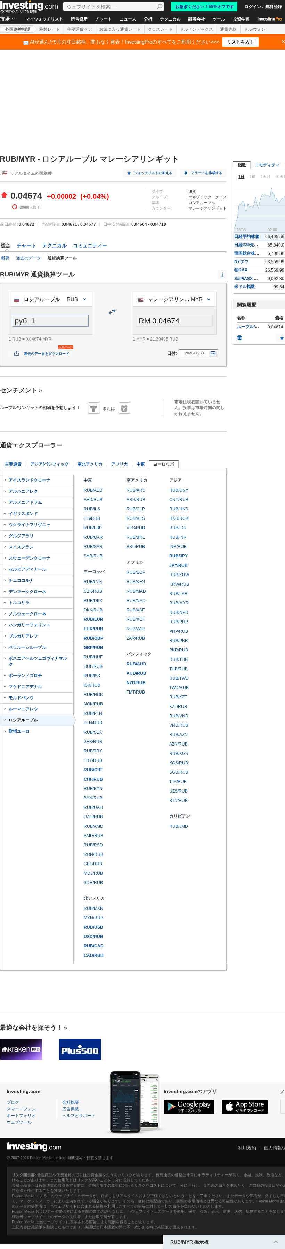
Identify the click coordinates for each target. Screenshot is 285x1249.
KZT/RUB (178, 706)
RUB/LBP (93, 527)
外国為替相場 (17, 29)
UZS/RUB (178, 791)
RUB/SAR (93, 546)
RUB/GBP (93, 638)
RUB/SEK (93, 732)
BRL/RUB (136, 546)
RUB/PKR (178, 640)
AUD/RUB (136, 673)
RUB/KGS (178, 753)
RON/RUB (93, 854)
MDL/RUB (93, 873)
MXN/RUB (93, 917)
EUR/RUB (93, 628)
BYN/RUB (93, 798)
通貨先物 (228, 29)
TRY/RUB (93, 760)
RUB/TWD (179, 678)
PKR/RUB (178, 650)
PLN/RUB (93, 722)
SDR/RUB (93, 882)
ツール (219, 19)
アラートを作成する (206, 173)
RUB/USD (93, 927)
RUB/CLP (136, 509)
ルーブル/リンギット (256, 326)
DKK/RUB (93, 610)
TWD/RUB (179, 687)
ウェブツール (19, 1122)
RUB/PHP (178, 621)
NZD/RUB (136, 682)
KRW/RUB (179, 584)
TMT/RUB (136, 692)
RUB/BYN (93, 788)
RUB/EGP (136, 572)
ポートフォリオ (21, 1115)
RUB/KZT (178, 697)
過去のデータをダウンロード (46, 354)
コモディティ (267, 165)
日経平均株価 (246, 236)
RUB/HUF (93, 657)
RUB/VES (136, 518)
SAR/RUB (93, 556)
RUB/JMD (178, 826)
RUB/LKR (178, 593)
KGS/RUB (178, 762)
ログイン (252, 6)
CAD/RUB (94, 955)
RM (144, 321)
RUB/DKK (93, 600)
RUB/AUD (136, 664)
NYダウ (241, 261)
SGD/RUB (178, 772)
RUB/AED (93, 490)
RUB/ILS (92, 509)
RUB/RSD (93, 845)
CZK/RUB (93, 591)
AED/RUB (93, 499)
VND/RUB (178, 725)
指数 (242, 165)
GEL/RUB (93, 863)
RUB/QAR (93, 537)
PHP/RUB (178, 631)
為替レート (49, 29)
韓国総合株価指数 (251, 253)
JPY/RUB (178, 565)
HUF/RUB (93, 666)
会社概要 (70, 1102)
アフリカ (119, 464)
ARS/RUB (136, 499)
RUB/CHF (93, 769)
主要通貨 (13, 464)
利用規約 (247, 1147)
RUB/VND (178, 715)
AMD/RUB (93, 835)
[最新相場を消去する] (239, 336)
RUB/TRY (93, 751)
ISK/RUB (92, 685)
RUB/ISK (92, 675)
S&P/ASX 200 (247, 278)
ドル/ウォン (255, 29)
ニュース (128, 19)
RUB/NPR (178, 612)
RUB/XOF (136, 619)
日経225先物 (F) (249, 244)
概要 (5, 258)
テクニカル (170, 19)
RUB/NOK (93, 694)
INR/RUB (178, 546)
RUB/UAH (93, 807)
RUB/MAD (136, 591)
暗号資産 (79, 19)
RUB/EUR (93, 619)
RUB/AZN (178, 734)
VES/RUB (136, 527)
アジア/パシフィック (49, 464)
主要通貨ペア (79, 29)
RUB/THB (178, 659)
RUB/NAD (136, 600)
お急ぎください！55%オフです (204, 6)
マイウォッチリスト (44, 19)
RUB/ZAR (136, 628)
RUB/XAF (136, 610)
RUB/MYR (179, 603)
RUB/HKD (178, 509)
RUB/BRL (136, 537)
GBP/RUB (93, 647)
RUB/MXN (93, 908)
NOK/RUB (93, 704)
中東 (141, 464)
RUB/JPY (178, 556)
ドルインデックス (196, 29)
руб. (22, 321)
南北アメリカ (90, 464)
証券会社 (196, 19)
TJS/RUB (178, 781)
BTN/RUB (178, 800)
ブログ (13, 1102)
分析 (148, 19)
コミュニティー (90, 245)
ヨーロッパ (163, 464)
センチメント (19, 390)
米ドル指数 (244, 286)
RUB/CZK (93, 581)
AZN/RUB (178, 744)
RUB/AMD (93, 826)
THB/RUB (178, 668)
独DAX (240, 269)
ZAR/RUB (136, 638)
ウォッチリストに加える (153, 173)
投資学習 (241, 19)
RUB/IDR (178, 527)
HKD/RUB (178, 518)
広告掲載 (70, 1109)
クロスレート (160, 29)
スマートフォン (21, 1109)
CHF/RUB (93, 779)
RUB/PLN (93, 713)
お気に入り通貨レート (120, 29)
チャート (103, 19)
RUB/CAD (94, 946)
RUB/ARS (136, 490)
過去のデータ (28, 258)
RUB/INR (178, 537)
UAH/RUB (93, 816)
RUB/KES (136, 581)
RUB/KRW (179, 574)
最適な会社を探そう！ (31, 1027)
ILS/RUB (92, 518)
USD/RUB (93, 936)
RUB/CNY (178, 490)
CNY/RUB (178, 499)
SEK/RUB (93, 741)
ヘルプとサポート (79, 1115)
